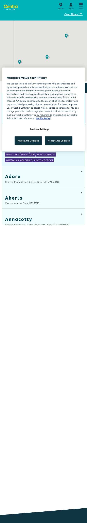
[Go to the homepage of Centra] (10, 6)
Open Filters (73, 13)
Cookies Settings (39, 128)
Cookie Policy (43, 118)
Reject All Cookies (28, 140)
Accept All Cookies (59, 140)
